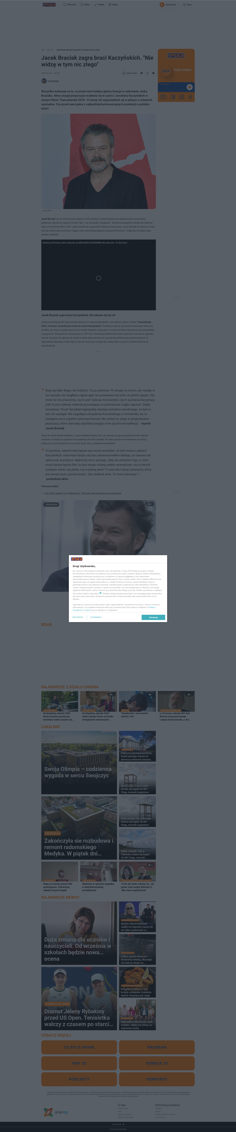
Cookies (87, 610)
